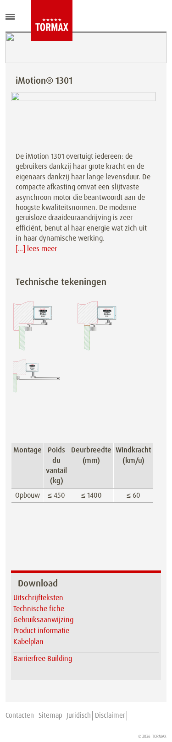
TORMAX (159, 736)
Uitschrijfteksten (38, 597)
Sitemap (50, 715)
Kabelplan (28, 641)
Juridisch (79, 715)
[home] (38, 20)
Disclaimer (110, 715)
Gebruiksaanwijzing (43, 619)
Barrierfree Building (42, 658)
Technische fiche (38, 608)
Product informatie (41, 630)
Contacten (20, 715)
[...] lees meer (36, 248)
